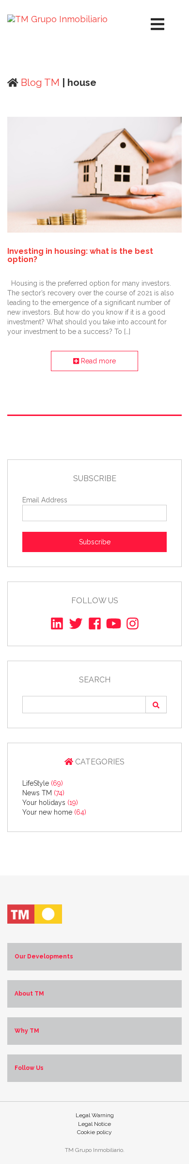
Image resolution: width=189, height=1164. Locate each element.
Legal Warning (95, 1115)
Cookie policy (94, 1132)
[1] (156, 704)
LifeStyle (42, 783)
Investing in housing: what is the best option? (80, 255)
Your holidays (50, 802)
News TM (43, 793)
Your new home (54, 812)
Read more (97, 361)
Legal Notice (94, 1124)
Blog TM (39, 82)
